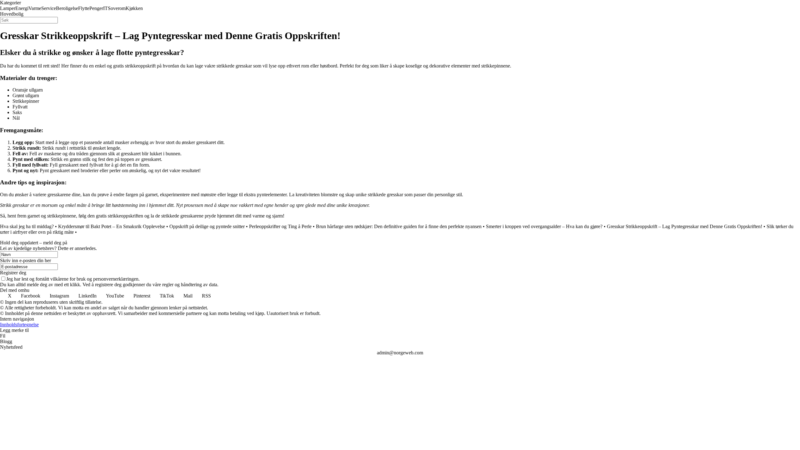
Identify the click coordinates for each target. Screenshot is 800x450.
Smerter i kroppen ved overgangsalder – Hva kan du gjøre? (544, 226)
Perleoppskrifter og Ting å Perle (280, 226)
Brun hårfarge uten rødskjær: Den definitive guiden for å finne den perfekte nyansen (399, 226)
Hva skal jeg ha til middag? (27, 226)
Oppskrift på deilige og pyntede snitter (207, 226)
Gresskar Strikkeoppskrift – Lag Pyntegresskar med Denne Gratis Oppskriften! (684, 226)
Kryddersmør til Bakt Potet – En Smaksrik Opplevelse (111, 226)
